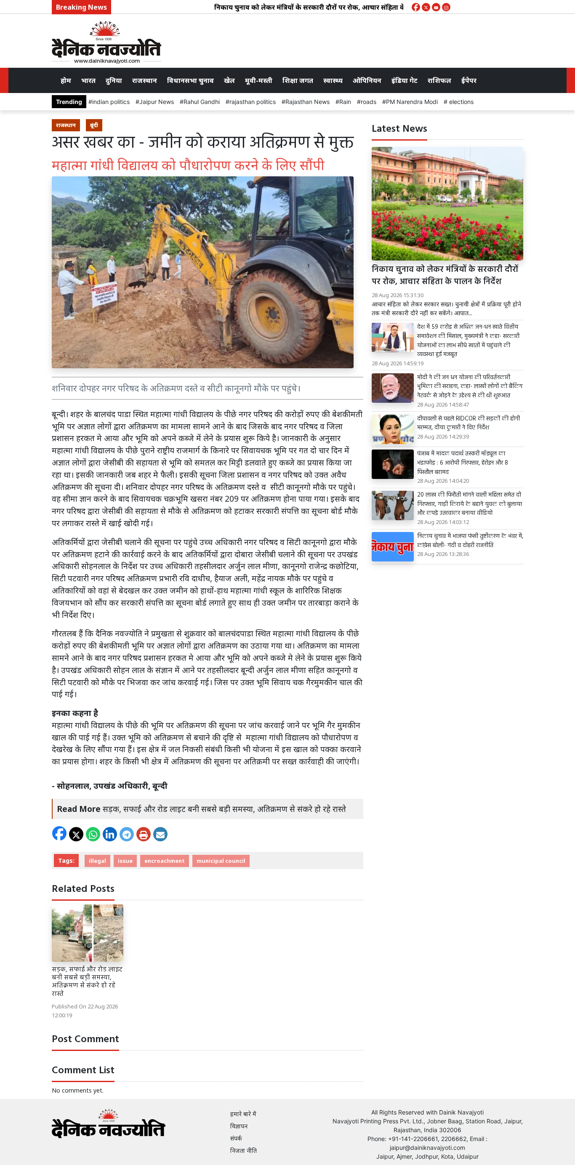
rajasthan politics (252, 101)
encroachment (164, 860)
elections (460, 101)
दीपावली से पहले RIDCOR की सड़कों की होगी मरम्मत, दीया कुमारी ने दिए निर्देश (468, 424)
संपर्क (236, 1138)
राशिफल (439, 80)
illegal (97, 860)
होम (66, 80)
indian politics (111, 101)
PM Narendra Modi (412, 101)
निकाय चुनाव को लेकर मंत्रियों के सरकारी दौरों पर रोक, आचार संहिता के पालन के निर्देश (304, 7)
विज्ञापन (239, 1126)
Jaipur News (156, 101)
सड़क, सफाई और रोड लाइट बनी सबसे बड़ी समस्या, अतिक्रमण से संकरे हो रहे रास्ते (224, 808)
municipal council (221, 860)
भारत (88, 80)
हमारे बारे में (243, 1113)
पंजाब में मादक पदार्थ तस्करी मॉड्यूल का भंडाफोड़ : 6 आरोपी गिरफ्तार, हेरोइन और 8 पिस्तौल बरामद (462, 463)
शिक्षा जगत (297, 80)
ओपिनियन (367, 80)
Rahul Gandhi (202, 101)
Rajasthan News (307, 101)
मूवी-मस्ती (258, 80)
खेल (229, 80)
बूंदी (94, 125)
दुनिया (114, 80)
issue (125, 860)
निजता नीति (243, 1150)
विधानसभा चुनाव (190, 80)
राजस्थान (144, 80)
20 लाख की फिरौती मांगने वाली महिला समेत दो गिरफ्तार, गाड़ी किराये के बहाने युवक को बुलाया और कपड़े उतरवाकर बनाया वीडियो (469, 504)
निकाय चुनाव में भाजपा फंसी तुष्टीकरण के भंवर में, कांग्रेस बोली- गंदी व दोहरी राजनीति (470, 541)
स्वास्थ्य (333, 80)
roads (368, 101)
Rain (345, 101)
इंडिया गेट (404, 80)
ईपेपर (469, 80)
